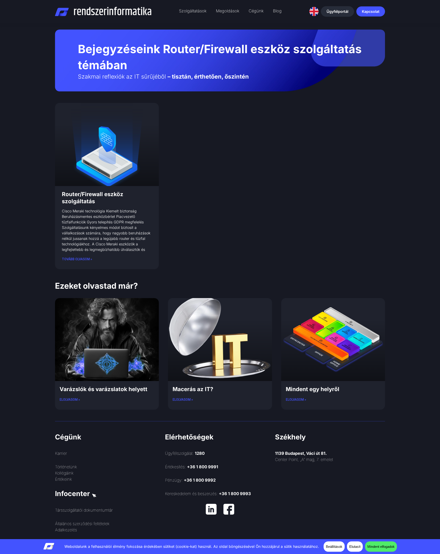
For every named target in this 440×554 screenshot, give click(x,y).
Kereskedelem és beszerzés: (208, 493)
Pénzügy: (190, 480)
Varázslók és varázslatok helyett (103, 389)
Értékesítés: (191, 466)
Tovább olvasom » (77, 259)
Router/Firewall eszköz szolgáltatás (92, 198)
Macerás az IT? (193, 389)
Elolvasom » (70, 399)
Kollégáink (64, 473)
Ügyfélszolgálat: (185, 453)
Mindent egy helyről (312, 389)
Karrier (61, 453)
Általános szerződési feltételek (82, 523)
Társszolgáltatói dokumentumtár (84, 510)
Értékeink (63, 479)
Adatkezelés (66, 529)
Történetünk (66, 466)
